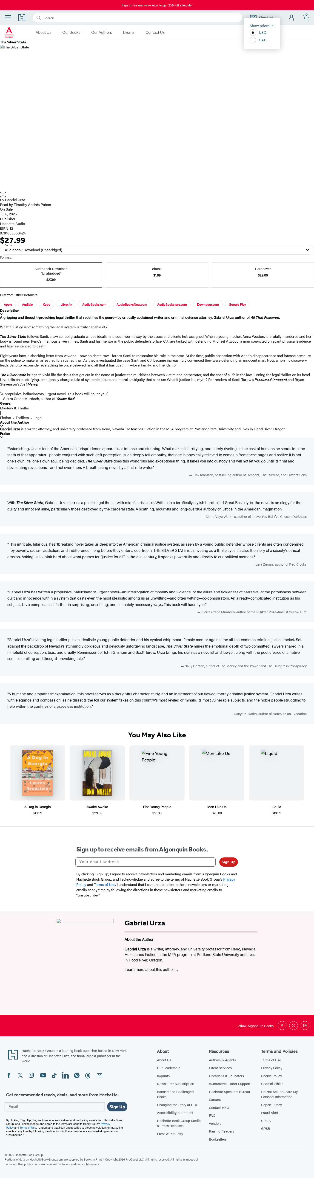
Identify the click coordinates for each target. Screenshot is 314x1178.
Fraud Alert (269, 1112)
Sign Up (229, 862)
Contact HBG (219, 1107)
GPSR (265, 1128)
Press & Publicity (170, 1133)
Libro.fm (66, 304)
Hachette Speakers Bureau (229, 1091)
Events (128, 32)
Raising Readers (221, 1131)
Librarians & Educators (226, 1075)
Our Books (71, 32)
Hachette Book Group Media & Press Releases (179, 1123)
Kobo (46, 304)
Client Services (220, 1067)
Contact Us (155, 32)
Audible (27, 304)
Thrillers (22, 417)
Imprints (163, 1075)
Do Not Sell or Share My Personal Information (279, 1094)
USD (262, 32)
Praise (5, 433)
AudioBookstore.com (172, 304)
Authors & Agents (222, 1059)
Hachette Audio (12, 223)
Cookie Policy (271, 1075)
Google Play (237, 304)
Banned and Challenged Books (175, 1094)
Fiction (5, 417)
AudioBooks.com (94, 304)
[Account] (292, 18)
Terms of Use (271, 1059)
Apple (8, 304)
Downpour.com (208, 304)
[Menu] (8, 17)
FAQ (212, 1115)
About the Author (14, 422)
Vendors (215, 1123)
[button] (157, 194)
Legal (38, 417)
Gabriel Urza (15, 199)
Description (9, 310)
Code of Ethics (272, 1083)
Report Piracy (271, 1104)
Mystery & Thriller (14, 408)
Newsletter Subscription (175, 1083)
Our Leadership (168, 1067)
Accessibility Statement (175, 1112)
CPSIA (266, 1120)
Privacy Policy (271, 1067)
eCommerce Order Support (229, 1083)
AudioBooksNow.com (132, 304)
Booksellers (218, 1139)
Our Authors (101, 32)
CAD (263, 39)
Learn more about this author (150, 969)
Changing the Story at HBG (177, 1104)
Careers (215, 1099)
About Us (43, 32)
